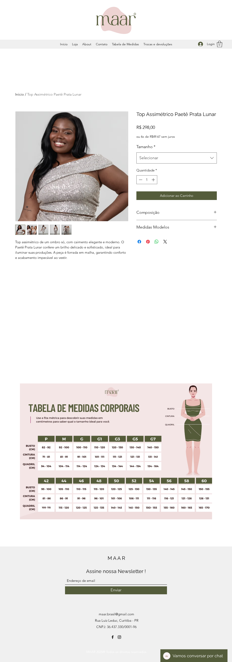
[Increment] (154, 180)
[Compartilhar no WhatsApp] (156, 241)
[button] (219, 44)
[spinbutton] (147, 180)
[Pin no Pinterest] (148, 241)
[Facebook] (112, 637)
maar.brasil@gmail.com (116, 614)
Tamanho (145, 146)
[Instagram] (119, 637)
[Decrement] (140, 180)
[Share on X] (165, 241)
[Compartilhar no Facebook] (139, 241)
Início (19, 94)
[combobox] (176, 158)
